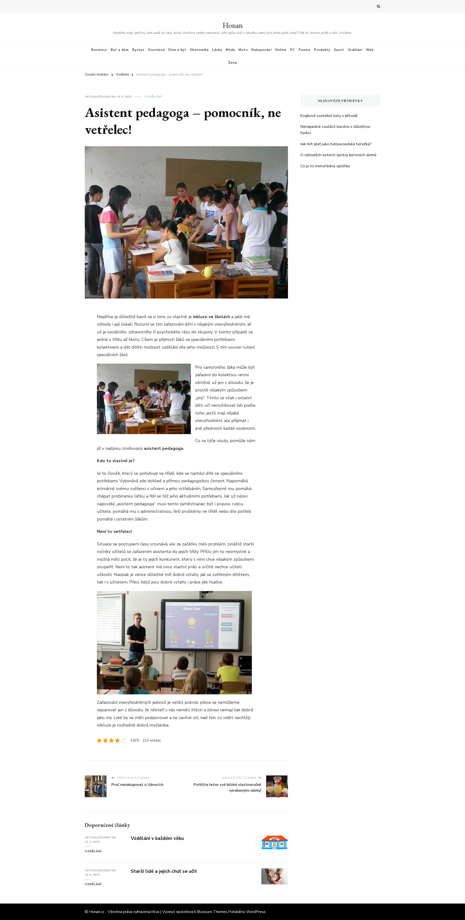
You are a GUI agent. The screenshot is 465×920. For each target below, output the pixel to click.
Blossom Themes (212, 911)
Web (370, 50)
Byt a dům (120, 50)
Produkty (322, 50)
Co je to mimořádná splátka (325, 166)
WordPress (256, 911)
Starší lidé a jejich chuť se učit (164, 871)
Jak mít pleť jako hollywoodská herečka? (336, 144)
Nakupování (261, 50)
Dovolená (156, 50)
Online (281, 50)
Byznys (138, 50)
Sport (339, 50)
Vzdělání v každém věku (157, 838)
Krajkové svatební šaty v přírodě (329, 115)
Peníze (304, 50)
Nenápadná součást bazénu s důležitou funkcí (335, 130)
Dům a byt (177, 50)
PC (292, 50)
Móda (230, 50)
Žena (232, 63)
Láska (217, 50)
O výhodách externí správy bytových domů (338, 155)
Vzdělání (355, 50)
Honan (233, 25)
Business (99, 50)
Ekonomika (199, 50)
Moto (243, 50)
